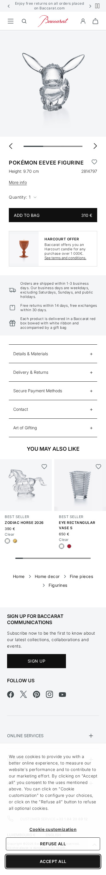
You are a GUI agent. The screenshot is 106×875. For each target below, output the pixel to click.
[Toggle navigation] (10, 21)
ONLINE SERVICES (25, 735)
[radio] (7, 540)
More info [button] (18, 182)
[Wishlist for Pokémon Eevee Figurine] (94, 162)
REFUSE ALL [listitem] (53, 843)
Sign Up (37, 660)
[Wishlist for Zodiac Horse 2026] (44, 466)
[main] (53, 309)
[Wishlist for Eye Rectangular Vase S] (98, 466)
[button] (8, 6)
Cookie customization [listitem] (53, 829)
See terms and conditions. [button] (65, 258)
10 (87, 558)
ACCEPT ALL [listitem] (53, 861)
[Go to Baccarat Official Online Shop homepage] (53, 20)
